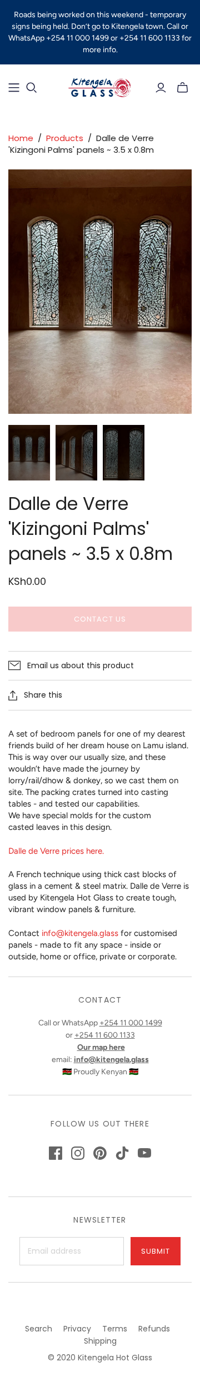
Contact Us (100, 619)
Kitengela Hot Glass (115, 1357)
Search (38, 1328)
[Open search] (31, 87)
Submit (155, 1251)
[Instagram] (77, 1153)
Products (64, 138)
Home (20, 138)
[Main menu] (13, 87)
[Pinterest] (100, 1153)
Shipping (100, 1340)
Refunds (154, 1328)
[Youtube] (144, 1153)
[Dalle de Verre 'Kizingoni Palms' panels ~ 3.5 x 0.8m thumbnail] (29, 452)
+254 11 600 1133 (104, 1035)
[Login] (161, 88)
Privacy (77, 1328)
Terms (114, 1328)
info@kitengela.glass (80, 933)
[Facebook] (55, 1153)
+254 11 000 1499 (130, 1023)
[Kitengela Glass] (100, 86)
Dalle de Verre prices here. (56, 851)
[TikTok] (122, 1153)
